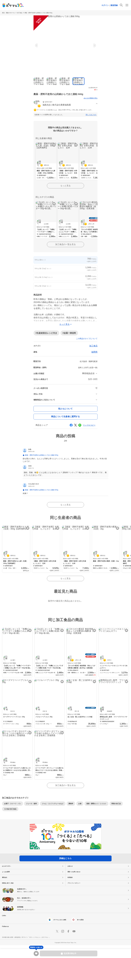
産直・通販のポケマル (8, 12)
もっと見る (65, 186)
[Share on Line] (79, 425)
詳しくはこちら (91, 115)
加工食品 (19, 12)
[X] (57, 931)
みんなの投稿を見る (90, 98)
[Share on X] (75, 425)
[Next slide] (94, 45)
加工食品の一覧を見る (65, 244)
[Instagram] (63, 931)
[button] (65, 103)
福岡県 (94, 352)
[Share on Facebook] (71, 425)
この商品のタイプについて (86, 339)
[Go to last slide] (37, 45)
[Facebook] (68, 931)
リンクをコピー (89, 425)
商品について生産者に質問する (65, 416)
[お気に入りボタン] (54, 145)
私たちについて (65, 409)
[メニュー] (127, 5)
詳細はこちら (65, 858)
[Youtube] (74, 931)
